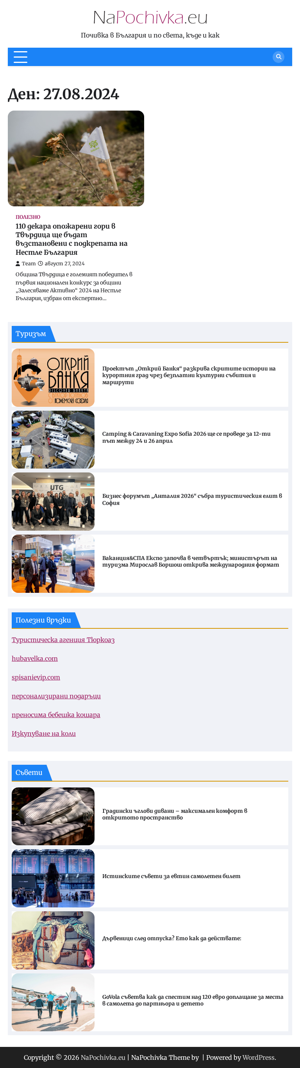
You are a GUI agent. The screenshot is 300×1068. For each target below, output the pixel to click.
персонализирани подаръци (56, 696)
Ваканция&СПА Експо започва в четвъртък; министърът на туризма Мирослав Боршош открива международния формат (190, 562)
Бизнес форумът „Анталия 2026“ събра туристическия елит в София (192, 499)
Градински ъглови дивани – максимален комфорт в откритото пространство (174, 814)
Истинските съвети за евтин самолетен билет (171, 876)
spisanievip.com (36, 677)
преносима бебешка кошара (56, 715)
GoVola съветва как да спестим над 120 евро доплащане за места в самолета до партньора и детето (193, 1000)
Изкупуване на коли (44, 733)
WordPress (259, 1057)
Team (29, 264)
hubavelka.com (35, 658)
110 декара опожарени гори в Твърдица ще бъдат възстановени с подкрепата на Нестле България (72, 239)
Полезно (28, 217)
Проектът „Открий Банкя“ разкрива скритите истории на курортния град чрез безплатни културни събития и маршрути (189, 375)
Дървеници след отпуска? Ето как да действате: (171, 938)
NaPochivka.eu (103, 1057)
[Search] (278, 57)
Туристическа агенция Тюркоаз (63, 640)
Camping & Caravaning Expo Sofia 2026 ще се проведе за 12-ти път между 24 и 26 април (186, 437)
